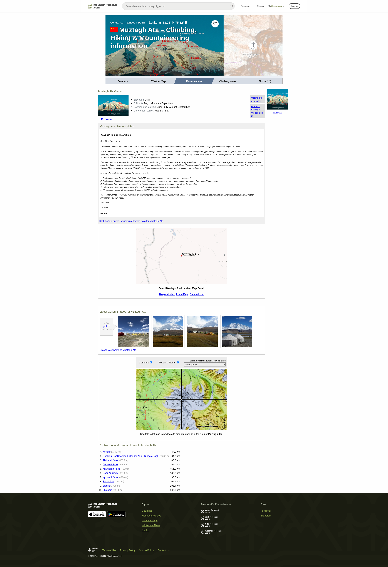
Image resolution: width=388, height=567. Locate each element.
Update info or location (256, 99)
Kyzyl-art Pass (110, 477)
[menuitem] (123, 81)
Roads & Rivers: (168, 362)
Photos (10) (265, 81)
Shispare (107, 490)
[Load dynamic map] (253, 45)
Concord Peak (110, 464)
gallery (106, 325)
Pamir (141, 22)
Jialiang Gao (118, 105)
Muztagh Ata (106, 102)
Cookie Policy (146, 550)
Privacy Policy (127, 550)
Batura (106, 485)
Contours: (144, 362)
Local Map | (182, 294)
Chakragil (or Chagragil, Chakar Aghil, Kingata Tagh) (131, 456)
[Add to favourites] (215, 23)
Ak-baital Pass (110, 460)
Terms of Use (109, 550)
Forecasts (245, 6)
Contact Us (164, 550)
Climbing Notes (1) (229, 81)
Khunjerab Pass (111, 468)
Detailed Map (197, 294)
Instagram (266, 515)
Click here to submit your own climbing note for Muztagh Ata (131, 221)
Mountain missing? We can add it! (257, 111)
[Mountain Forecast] (102, 6)
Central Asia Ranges (122, 22)
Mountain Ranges (151, 515)
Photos (260, 6)
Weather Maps (149, 520)
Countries (147, 510)
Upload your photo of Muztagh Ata (118, 350)
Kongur (106, 451)
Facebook (266, 510)
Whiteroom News (151, 525)
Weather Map (158, 81)
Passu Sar (108, 481)
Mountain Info (194, 81)
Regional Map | (167, 294)
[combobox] (178, 6)
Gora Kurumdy (110, 473)
